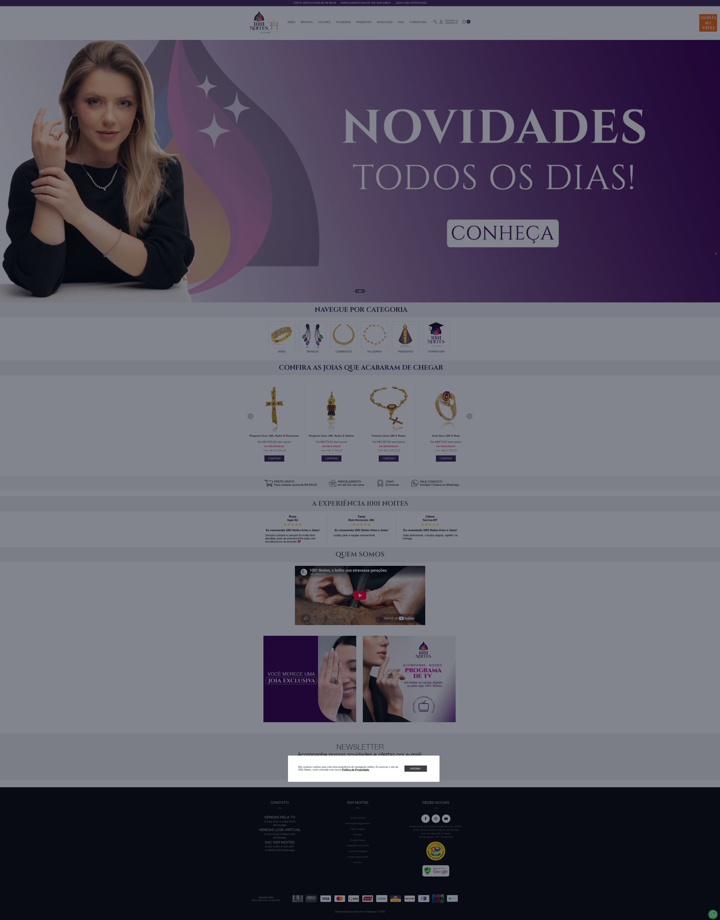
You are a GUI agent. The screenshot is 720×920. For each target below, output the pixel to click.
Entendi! (415, 769)
